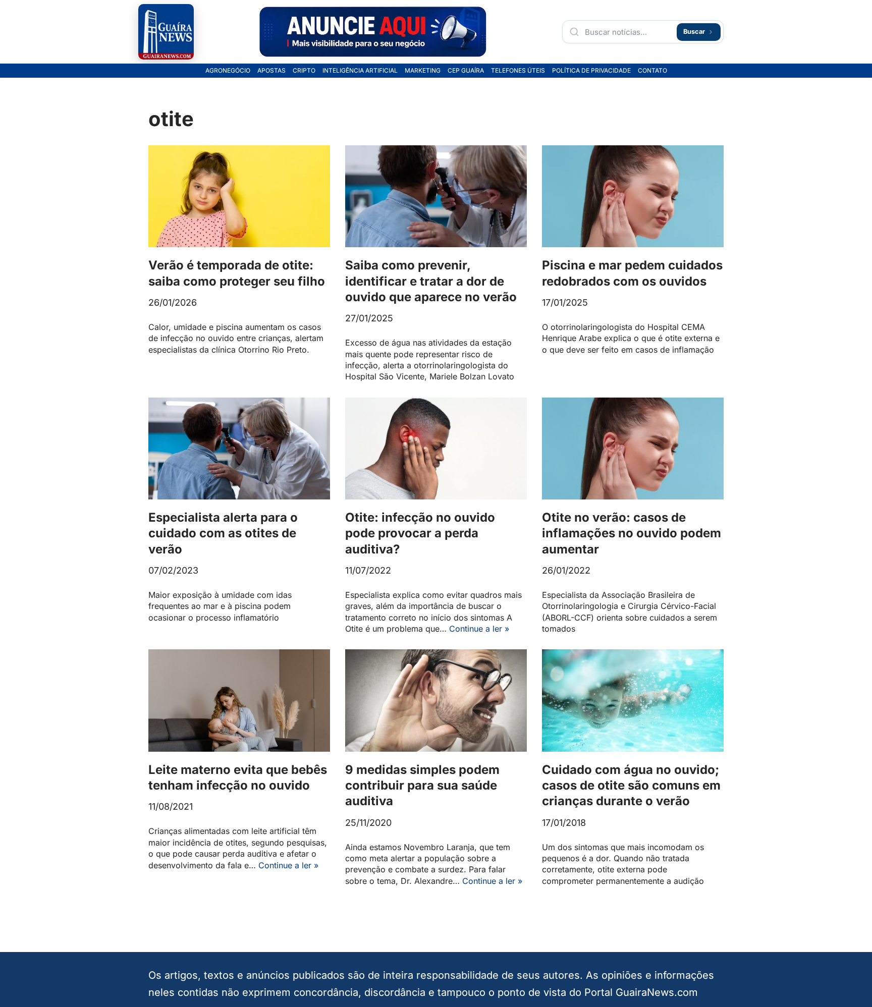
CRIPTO (304, 71)
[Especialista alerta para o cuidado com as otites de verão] (239, 449)
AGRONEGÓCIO (227, 71)
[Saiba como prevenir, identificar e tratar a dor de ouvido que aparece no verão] (436, 196)
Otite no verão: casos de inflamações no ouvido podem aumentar (631, 533)
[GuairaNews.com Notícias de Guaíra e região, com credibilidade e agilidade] (166, 32)
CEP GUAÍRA (466, 71)
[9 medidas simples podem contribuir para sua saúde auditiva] (436, 700)
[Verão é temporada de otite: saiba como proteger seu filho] (239, 196)
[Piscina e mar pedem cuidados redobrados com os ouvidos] (633, 196)
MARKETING (423, 71)
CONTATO (652, 71)
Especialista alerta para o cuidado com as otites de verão (223, 533)
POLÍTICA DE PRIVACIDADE (591, 71)
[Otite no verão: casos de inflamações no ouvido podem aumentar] (633, 449)
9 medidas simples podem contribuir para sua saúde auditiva (422, 785)
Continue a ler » (479, 629)
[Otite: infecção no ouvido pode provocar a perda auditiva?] (436, 449)
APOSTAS (271, 71)
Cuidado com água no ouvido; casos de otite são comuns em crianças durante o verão (631, 785)
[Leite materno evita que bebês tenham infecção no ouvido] (239, 700)
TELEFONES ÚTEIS (518, 71)
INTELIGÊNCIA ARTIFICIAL (360, 71)
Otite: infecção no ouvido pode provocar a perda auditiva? (420, 533)
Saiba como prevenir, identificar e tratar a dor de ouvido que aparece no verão (431, 281)
